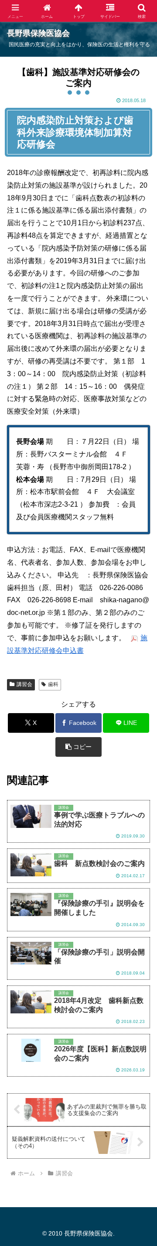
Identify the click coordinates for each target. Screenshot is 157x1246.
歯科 (53, 684)
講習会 (24, 684)
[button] (78, 747)
